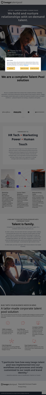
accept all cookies (35, 68)
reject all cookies (24, 68)
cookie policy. (26, 65)
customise (11, 68)
